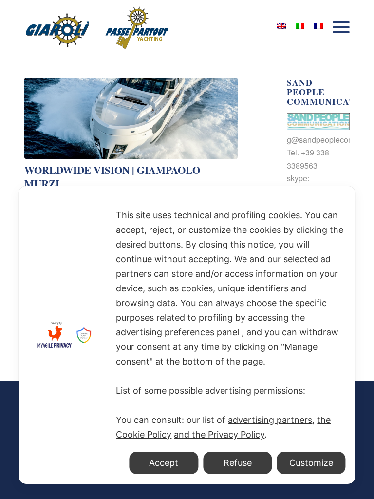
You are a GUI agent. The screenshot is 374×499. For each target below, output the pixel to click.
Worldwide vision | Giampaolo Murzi (112, 177)
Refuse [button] (238, 463)
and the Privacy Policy (219, 434)
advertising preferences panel (177, 332)
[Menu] (339, 26)
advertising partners (270, 420)
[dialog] (187, 335)
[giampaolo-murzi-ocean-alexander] (131, 118)
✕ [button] (342, 199)
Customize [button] (311, 463)
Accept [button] (163, 463)
